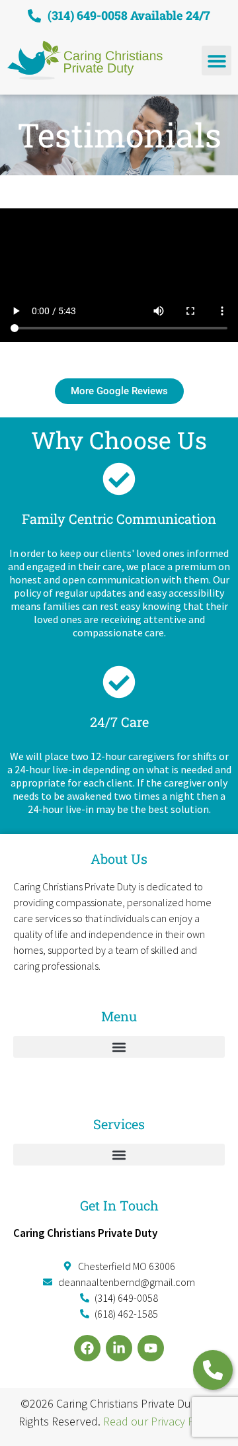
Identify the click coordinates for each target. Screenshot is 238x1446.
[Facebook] (87, 1348)
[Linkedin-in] (119, 1348)
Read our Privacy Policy (160, 1421)
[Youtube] (151, 1348)
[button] (216, 60)
